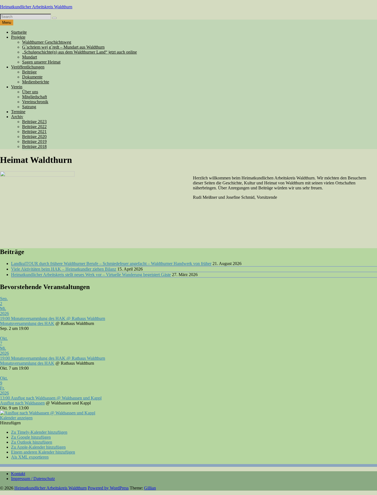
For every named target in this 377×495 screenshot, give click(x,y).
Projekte (18, 37)
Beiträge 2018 (34, 146)
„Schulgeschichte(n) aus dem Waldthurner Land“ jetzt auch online (79, 52)
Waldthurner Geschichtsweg (46, 42)
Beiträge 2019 (34, 141)
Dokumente (32, 77)
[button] (10, 422)
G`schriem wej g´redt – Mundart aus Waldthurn (63, 47)
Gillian (150, 488)
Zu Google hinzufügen (31, 437)
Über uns (30, 91)
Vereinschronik (35, 101)
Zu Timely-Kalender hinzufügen (39, 432)
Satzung (29, 106)
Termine (18, 111)
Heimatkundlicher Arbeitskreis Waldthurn (36, 6)
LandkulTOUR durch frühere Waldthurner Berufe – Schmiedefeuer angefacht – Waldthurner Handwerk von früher (111, 263)
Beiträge (29, 72)
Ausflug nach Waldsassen (22, 403)
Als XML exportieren (30, 457)
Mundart (29, 57)
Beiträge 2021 (34, 131)
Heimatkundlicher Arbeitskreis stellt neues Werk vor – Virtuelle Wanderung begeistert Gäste (91, 274)
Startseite (19, 32)
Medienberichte (35, 82)
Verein (16, 86)
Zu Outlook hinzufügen (31, 442)
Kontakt (18, 473)
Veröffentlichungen (27, 67)
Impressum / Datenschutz (33, 478)
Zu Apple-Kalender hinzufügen (38, 447)
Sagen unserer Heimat (41, 62)
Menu (6, 22)
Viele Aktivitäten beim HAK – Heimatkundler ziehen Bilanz (63, 269)
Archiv (17, 116)
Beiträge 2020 (34, 136)
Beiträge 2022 (34, 126)
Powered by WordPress (108, 488)
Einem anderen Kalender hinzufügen (43, 452)
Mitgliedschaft (34, 96)
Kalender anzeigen (16, 417)
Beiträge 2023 (34, 121)
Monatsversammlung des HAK (27, 323)
